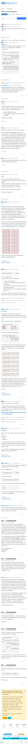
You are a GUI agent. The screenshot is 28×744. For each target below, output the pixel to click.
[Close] (25, 691)
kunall (4, 26)
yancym (4, 577)
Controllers (5, 14)
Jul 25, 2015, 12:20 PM (13, 127)
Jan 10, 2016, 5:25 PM (16, 309)
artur (4, 42)
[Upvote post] (20, 34)
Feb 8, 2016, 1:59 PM (9, 613)
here (10, 381)
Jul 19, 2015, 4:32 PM (13, 101)
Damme (4, 40)
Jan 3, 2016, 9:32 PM (14, 269)
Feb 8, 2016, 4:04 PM (9, 666)
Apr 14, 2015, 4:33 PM (14, 26)
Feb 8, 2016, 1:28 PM (9, 560)
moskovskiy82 (6, 505)
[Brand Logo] (9, 3)
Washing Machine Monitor (6, 262)
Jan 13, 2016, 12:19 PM (17, 505)
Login (9, 718)
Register (5, 718)
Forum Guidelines (16, 735)
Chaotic (4, 24)
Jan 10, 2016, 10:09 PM (14, 401)
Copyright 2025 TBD (6, 735)
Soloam (4, 520)
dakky (4, 269)
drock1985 (5, 202)
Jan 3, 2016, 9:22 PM (16, 202)
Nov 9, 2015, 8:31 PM (13, 174)
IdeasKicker (5, 85)
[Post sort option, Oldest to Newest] (3, 18)
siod (4, 101)
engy (4, 174)
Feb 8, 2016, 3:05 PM (9, 630)
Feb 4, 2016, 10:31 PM (9, 522)
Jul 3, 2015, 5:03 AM (16, 85)
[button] (2, 742)
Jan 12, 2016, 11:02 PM (16, 463)
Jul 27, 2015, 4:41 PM (13, 158)
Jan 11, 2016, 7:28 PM (16, 428)
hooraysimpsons (6, 82)
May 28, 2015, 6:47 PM (13, 42)
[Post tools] (25, 34)
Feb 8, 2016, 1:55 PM (15, 577)
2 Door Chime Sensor (5, 261)
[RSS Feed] (25, 14)
